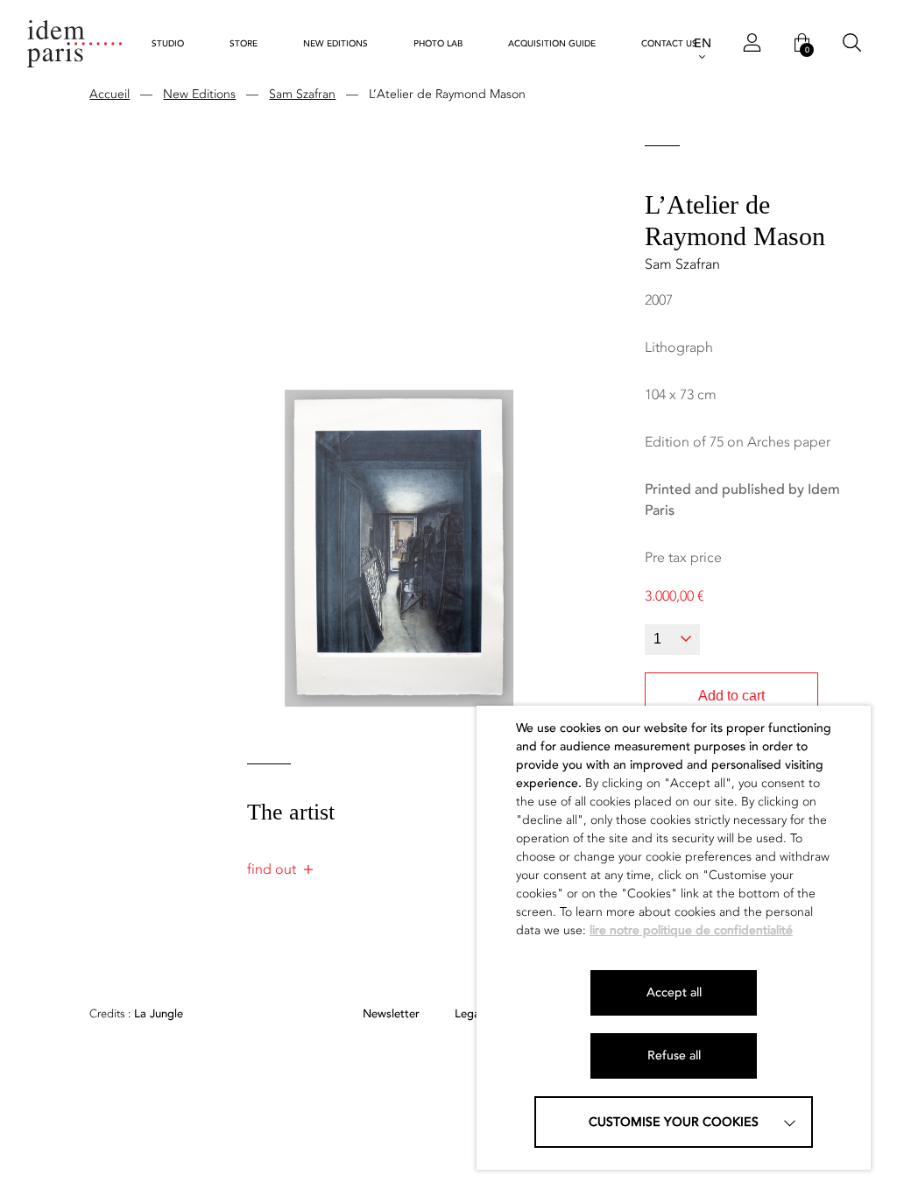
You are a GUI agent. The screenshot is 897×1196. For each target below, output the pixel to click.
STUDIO (168, 44)
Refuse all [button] (674, 1055)
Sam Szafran (302, 94)
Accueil (109, 94)
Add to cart (731, 695)
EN (702, 43)
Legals (471, 1014)
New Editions (335, 44)
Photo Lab (438, 44)
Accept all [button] (674, 992)
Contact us (669, 44)
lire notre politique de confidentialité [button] (691, 930)
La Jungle (136, 1014)
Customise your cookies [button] (674, 1122)
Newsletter (391, 1014)
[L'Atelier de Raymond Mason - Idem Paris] (74, 43)
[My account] (752, 44)
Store (244, 44)
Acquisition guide (552, 44)
